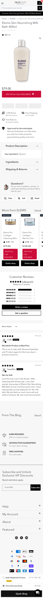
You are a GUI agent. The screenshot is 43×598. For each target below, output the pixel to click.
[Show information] (32, 94)
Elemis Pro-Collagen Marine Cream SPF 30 (28, 235)
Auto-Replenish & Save (15, 579)
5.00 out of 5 (27, 281)
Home (4, 19)
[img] (7, 336)
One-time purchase (14, 586)
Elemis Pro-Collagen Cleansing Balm (10, 235)
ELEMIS (13, 19)
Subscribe (35, 487)
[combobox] (21, 8)
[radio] (21, 579)
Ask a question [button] (21, 313)
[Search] (40, 38)
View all (37, 210)
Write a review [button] (21, 307)
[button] (8, 105)
